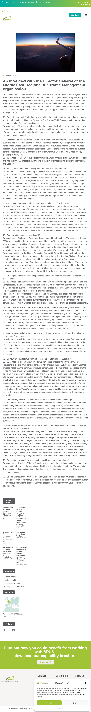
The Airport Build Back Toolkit (20, 534)
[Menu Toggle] (86, 15)
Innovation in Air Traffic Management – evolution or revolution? (8, 552)
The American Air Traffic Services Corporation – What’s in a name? (8, 512)
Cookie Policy (61, 708)
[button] (86, 683)
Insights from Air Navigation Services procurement (8, 536)
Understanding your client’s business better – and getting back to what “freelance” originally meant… (22, 555)
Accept (49, 703)
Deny (75, 703)
